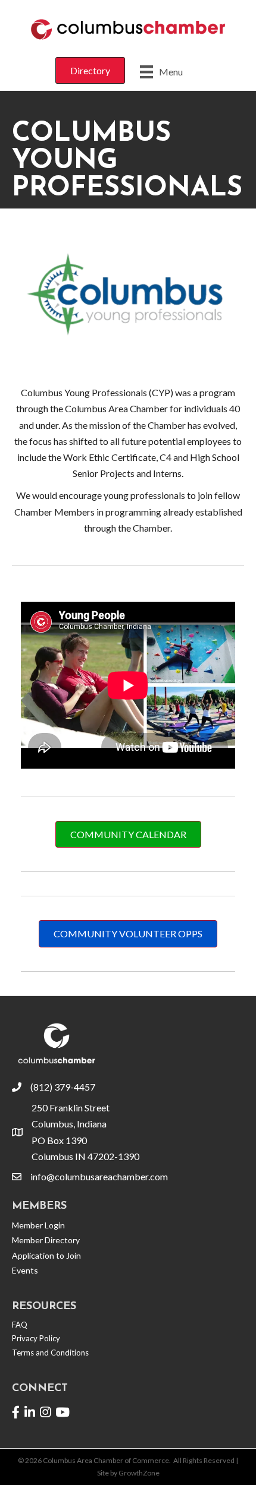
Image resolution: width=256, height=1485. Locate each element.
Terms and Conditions (50, 1352)
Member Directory (46, 1240)
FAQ (19, 1324)
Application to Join (46, 1255)
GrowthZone (139, 1472)
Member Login (38, 1225)
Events (25, 1270)
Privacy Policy (36, 1338)
